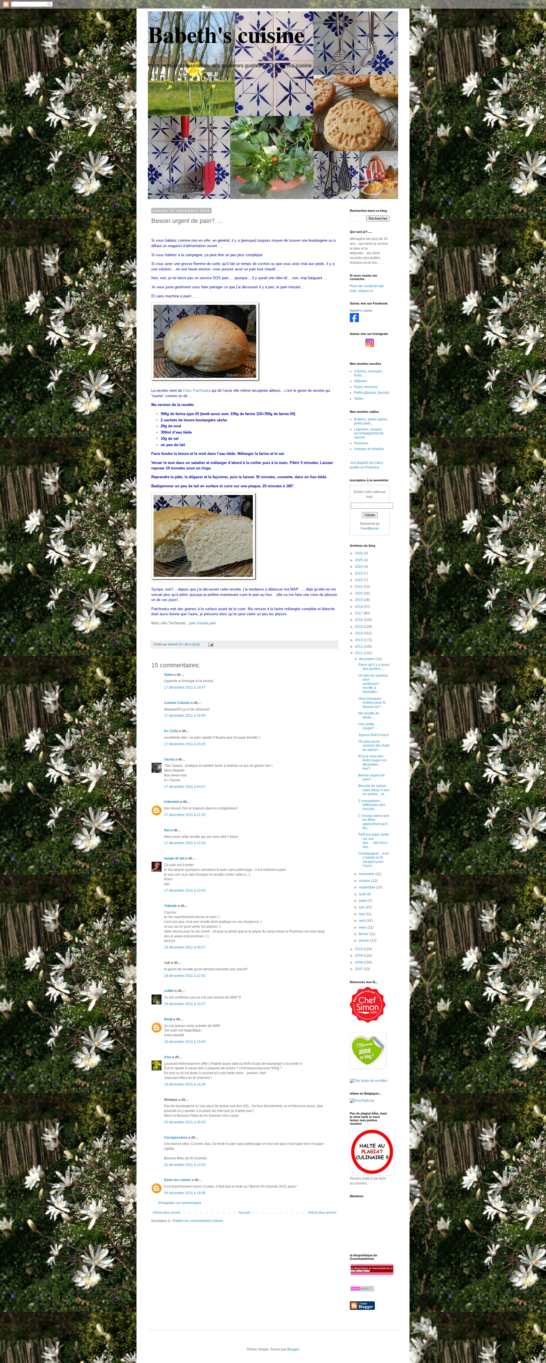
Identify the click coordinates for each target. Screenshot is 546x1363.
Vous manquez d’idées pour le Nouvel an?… (372, 703)
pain (212, 623)
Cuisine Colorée (177, 703)
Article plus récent (166, 1213)
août (363, 894)
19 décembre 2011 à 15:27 (185, 1004)
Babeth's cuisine (226, 34)
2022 (359, 580)
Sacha (169, 759)
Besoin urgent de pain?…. (371, 777)
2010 (359, 949)
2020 (359, 593)
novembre (367, 874)
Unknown (171, 802)
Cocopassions (175, 1138)
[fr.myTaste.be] (362, 1101)
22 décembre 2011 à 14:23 (185, 1165)
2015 (359, 627)
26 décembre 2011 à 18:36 (185, 1193)
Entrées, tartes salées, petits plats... (371, 421)
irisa (167, 1057)
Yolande (170, 906)
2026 (359, 553)
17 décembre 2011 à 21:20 (185, 815)
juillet (363, 901)
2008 (359, 962)
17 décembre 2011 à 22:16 (185, 843)
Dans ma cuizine (177, 1180)
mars (363, 927)
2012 (359, 647)
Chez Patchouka (196, 390)
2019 (359, 600)
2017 (359, 613)
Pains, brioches (366, 387)
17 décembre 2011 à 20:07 (185, 787)
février (364, 934)
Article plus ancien (322, 1213)
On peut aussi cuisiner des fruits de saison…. (374, 746)
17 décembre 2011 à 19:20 (185, 744)
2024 (359, 567)
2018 (359, 607)
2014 (359, 633)
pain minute (198, 623)
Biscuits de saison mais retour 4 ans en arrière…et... (373, 790)
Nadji (168, 1019)
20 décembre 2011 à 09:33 (185, 1122)
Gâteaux (360, 381)
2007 (359, 969)
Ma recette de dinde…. (368, 715)
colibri (169, 991)
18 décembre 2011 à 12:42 (185, 976)
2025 (359, 560)
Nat (167, 830)
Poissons (361, 443)
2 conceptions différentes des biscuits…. (371, 805)
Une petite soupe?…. (368, 726)
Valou (168, 675)
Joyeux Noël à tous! (373, 735)
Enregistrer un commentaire (179, 1203)
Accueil (244, 1213)
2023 (359, 573)
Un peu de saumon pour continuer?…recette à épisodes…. (373, 684)
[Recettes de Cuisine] (368, 1022)
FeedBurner (370, 529)
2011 (359, 653)
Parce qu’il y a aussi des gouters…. (373, 667)
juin (362, 907)
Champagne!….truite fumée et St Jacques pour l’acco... (373, 860)
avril (362, 921)
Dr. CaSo (171, 731)
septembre (367, 887)
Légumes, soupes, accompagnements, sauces (369, 433)
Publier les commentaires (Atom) (198, 1221)
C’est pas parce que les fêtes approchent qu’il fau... (373, 822)
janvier (364, 940)
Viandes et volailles (369, 449)
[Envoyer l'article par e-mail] (210, 644)
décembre (367, 659)
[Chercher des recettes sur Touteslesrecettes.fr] (368, 1081)
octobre (365, 881)
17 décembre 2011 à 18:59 (185, 716)
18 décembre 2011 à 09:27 (185, 947)
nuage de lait (174, 858)
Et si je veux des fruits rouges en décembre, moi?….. (372, 762)
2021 (359, 587)
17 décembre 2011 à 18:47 (185, 687)
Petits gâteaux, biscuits (371, 393)
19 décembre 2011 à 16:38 (185, 1084)
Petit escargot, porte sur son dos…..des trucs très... (373, 840)
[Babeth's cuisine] (354, 321)
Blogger (293, 1349)
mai (362, 914)
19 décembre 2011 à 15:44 (185, 1042)
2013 (359, 640)
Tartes (358, 399)
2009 (359, 956)
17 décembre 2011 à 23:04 (185, 890)
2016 (359, 620)
